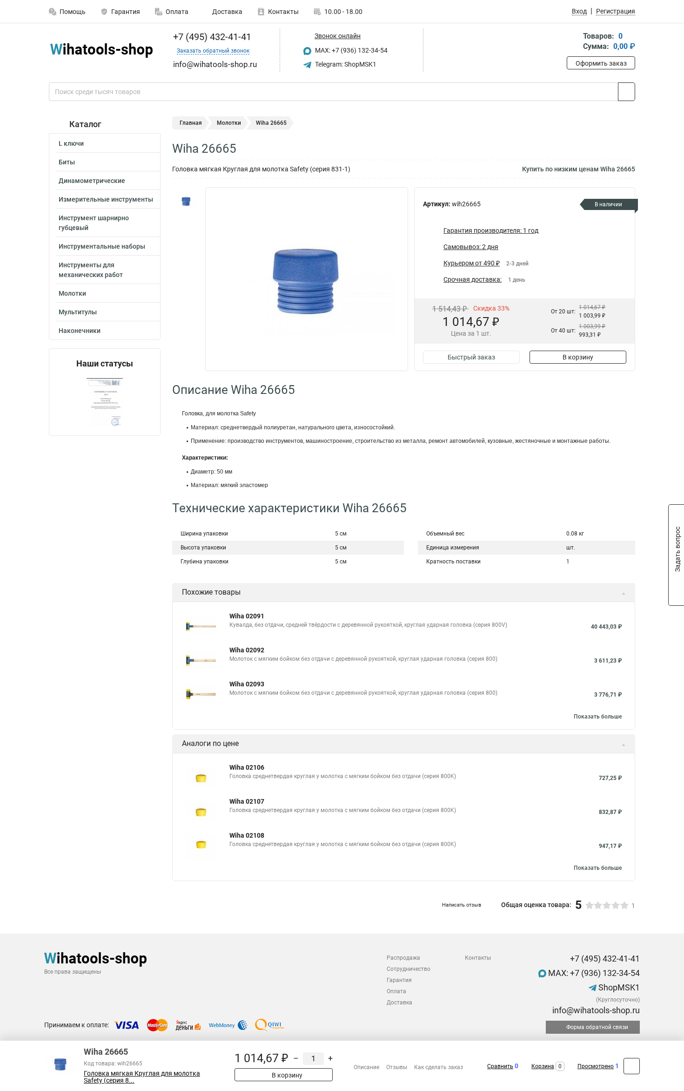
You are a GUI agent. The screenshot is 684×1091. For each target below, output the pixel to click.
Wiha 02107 (246, 801)
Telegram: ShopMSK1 (345, 64)
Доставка (226, 11)
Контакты (283, 11)
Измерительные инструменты (106, 199)
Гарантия (125, 11)
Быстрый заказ (471, 357)
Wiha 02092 (246, 650)
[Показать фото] (186, 201)
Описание (366, 1067)
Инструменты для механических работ (91, 269)
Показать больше (598, 716)
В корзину (578, 357)
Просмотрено (595, 1066)
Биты (67, 162)
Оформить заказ (601, 63)
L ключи (71, 143)
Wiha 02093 (246, 684)
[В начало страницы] (632, 1066)
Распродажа (403, 958)
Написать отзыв (461, 905)
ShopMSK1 (618, 987)
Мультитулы (78, 312)
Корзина (542, 1066)
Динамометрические (92, 180)
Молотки (72, 293)
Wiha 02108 (246, 835)
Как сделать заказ (438, 1067)
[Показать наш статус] (105, 402)
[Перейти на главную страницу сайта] (101, 50)
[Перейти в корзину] (573, 42)
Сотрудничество (408, 969)
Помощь (73, 11)
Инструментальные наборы (102, 246)
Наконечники (80, 330)
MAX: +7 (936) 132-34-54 (351, 50)
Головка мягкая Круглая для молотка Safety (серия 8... (142, 1077)
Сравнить (500, 1066)
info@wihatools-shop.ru (595, 1010)
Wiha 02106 (246, 767)
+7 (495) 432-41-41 (211, 36)
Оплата (177, 11)
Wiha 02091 (246, 616)
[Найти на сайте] (626, 91)
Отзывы (396, 1067)
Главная (191, 123)
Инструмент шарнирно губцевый (94, 222)
